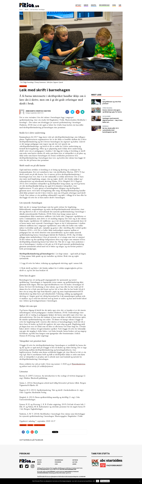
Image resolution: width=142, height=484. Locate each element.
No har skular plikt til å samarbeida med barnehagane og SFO (110, 130)
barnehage (23, 86)
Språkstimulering (39, 425)
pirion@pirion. (44, 469)
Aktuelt (78, 5)
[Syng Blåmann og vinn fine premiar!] (96, 101)
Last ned (74, 462)
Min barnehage (104, 5)
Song (114, 5)
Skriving (30, 425)
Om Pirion (75, 460)
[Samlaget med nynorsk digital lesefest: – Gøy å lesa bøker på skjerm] (96, 118)
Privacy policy (105, 481)
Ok (97, 481)
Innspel (93, 5)
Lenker (74, 464)
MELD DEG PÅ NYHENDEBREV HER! (68, 469)
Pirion (21, 9)
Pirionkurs (58, 462)
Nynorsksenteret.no (78, 364)
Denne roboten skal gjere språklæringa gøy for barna (112, 111)
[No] (140, 481)
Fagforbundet (51, 471)
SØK (120, 5)
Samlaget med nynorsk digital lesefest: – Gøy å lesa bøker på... (112, 120)
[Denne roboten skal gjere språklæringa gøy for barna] (96, 110)
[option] (71, 47)
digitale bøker (106, 116)
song (103, 99)
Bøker (86, 5)
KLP (58, 471)
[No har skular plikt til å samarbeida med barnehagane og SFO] (96, 128)
